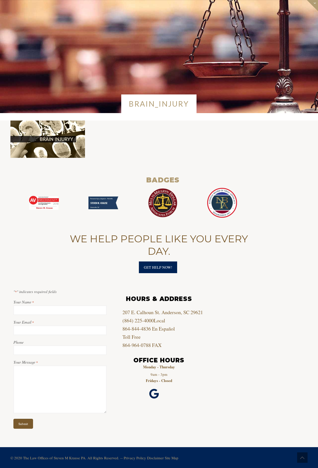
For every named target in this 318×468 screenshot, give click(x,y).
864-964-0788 (136, 345)
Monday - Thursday (159, 367)
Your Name (23, 301)
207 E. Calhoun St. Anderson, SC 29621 (162, 312)
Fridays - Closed (159, 380)
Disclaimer (155, 457)
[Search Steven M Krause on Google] (154, 394)
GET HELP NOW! (158, 267)
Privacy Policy (135, 457)
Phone (18, 342)
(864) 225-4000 (138, 320)
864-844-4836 (136, 328)
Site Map (171, 457)
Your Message (25, 362)
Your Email (23, 322)
